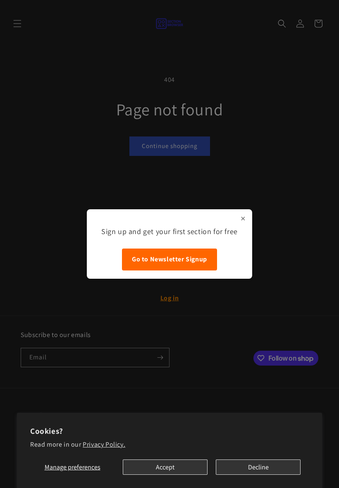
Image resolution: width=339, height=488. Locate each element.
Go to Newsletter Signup (169, 259)
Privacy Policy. (104, 444)
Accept (165, 467)
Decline (258, 467)
